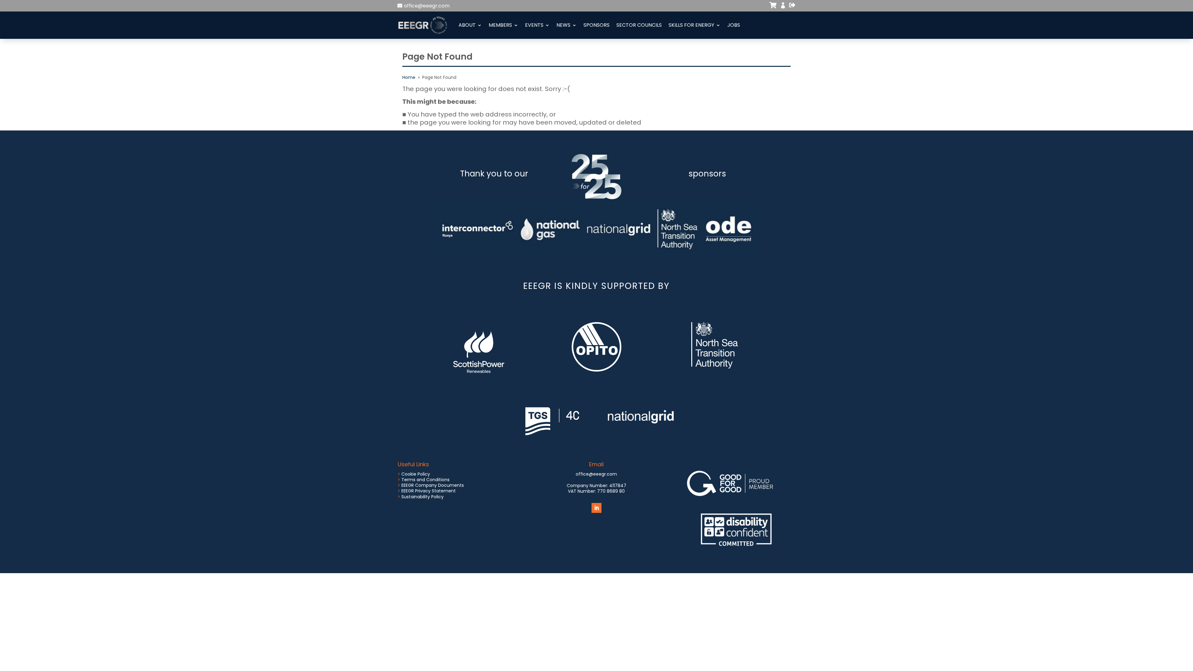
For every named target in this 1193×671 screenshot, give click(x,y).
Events (534, 25)
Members (500, 25)
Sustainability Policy (422, 497)
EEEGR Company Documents (432, 485)
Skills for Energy (691, 25)
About (467, 25)
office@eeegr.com (427, 5)
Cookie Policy (415, 474)
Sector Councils (639, 25)
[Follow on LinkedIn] (596, 508)
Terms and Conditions (425, 480)
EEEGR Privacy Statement (428, 491)
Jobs (733, 25)
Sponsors (596, 25)
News (563, 25)
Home (408, 77)
